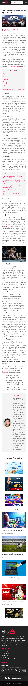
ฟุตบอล (4, 81)
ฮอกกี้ (4, 76)
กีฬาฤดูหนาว (6, 88)
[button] (26, 2)
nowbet (5, 372)
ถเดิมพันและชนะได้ (15, 66)
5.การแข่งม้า (6, 79)
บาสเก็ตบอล (5, 74)
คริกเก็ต (4, 78)
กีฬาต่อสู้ (5, 83)
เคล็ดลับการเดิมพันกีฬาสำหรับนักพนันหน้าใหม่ (13, 89)
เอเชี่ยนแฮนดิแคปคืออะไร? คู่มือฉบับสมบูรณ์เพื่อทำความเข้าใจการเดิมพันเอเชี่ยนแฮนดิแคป (14, 181)
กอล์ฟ (4, 84)
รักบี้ (4, 86)
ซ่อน (15, 70)
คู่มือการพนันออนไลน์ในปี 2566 (11, 194)
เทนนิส (4, 73)
